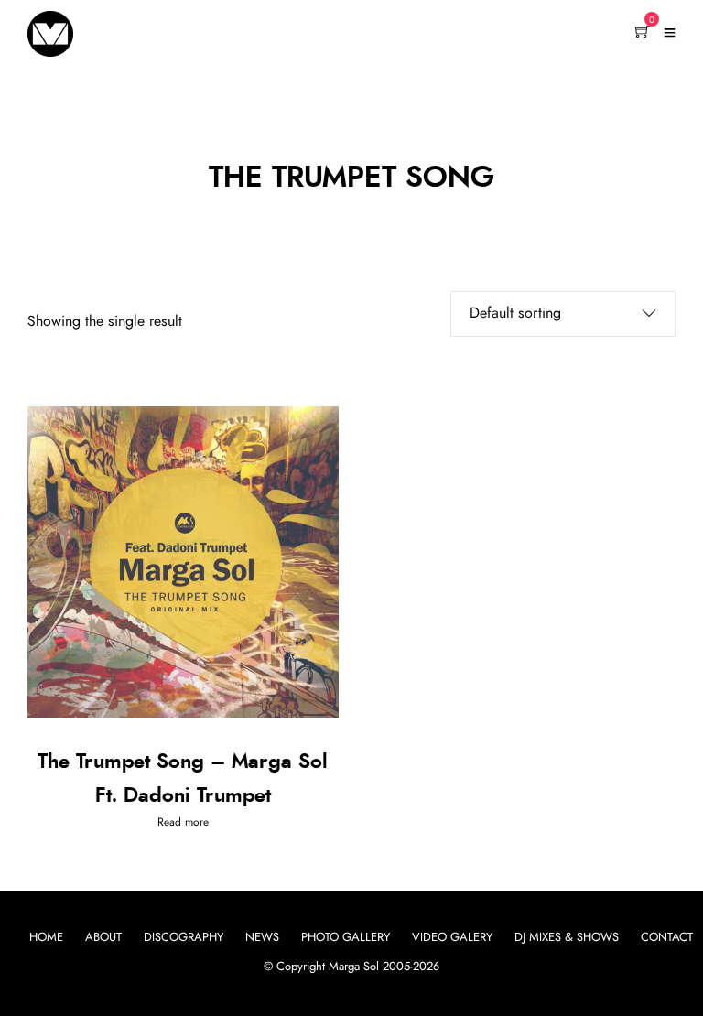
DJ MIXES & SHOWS (566, 938)
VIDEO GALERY (452, 938)
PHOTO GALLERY (345, 938)
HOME (46, 938)
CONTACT (667, 938)
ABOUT (103, 938)
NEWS (262, 938)
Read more (183, 821)
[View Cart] (642, 33)
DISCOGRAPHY (183, 938)
